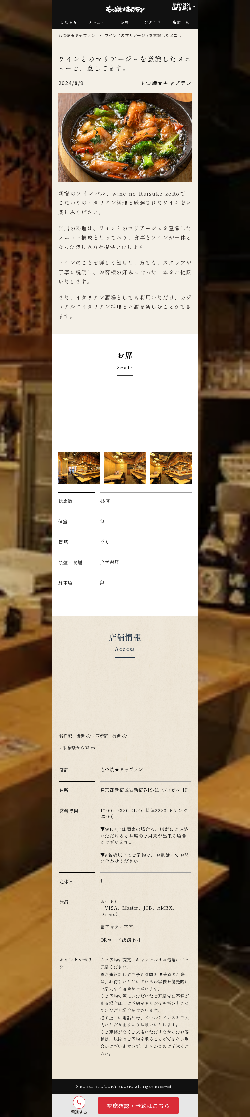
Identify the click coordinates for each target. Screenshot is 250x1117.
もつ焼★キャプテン (76, 35)
